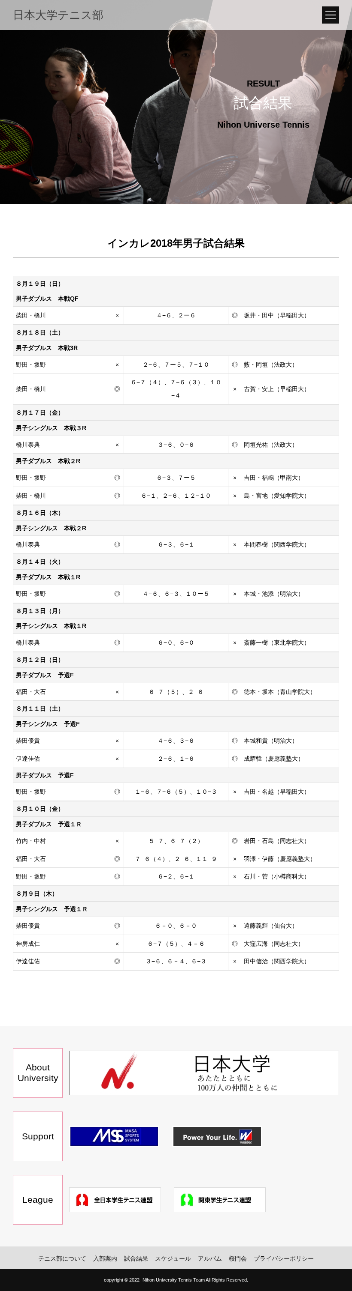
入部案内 (105, 1258)
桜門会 (238, 1258)
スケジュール (173, 1258)
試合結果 (136, 1258)
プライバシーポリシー (284, 1258)
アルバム (210, 1258)
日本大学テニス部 (58, 15)
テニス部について (62, 1258)
